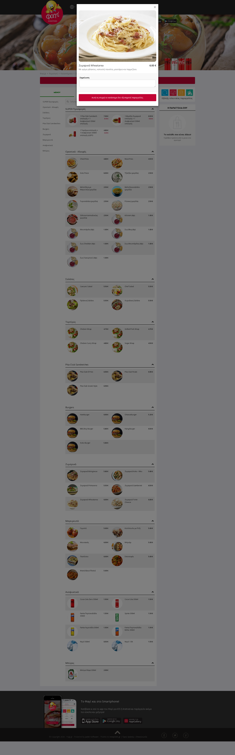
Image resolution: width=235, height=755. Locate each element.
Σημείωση (84, 77)
